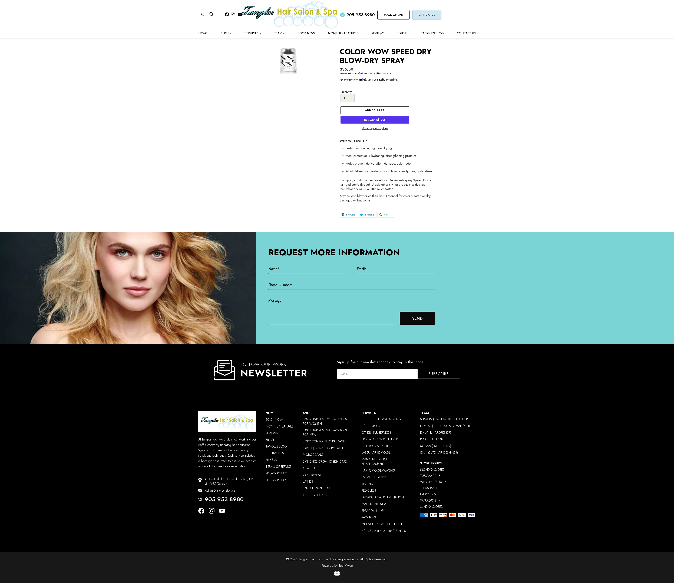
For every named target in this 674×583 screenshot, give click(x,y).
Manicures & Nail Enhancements (374, 461)
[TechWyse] (337, 574)
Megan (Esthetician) (435, 446)
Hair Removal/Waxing (378, 470)
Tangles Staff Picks (317, 488)
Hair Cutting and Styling (381, 419)
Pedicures (369, 490)
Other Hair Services (376, 432)
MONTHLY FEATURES (343, 33)
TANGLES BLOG (432, 33)
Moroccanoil (314, 455)
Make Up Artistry (374, 504)
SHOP (225, 33)
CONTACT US (466, 33)
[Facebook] (201, 511)
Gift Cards (426, 15)
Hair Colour (371, 426)
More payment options (375, 128)
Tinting (367, 484)
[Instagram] (212, 511)
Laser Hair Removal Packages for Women (325, 421)
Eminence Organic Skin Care (325, 461)
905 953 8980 (224, 499)
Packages (369, 517)
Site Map (272, 460)
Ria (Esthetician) (432, 439)
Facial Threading (374, 477)
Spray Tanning (373, 511)
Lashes (308, 481)
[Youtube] (222, 511)
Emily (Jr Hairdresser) (435, 432)
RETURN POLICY (276, 480)
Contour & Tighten (377, 446)
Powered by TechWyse (337, 565)
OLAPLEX (309, 468)
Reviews (272, 433)
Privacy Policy (276, 473)
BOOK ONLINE (394, 15)
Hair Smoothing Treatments (384, 531)
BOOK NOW (306, 33)
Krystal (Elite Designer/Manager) (445, 426)
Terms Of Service (279, 467)
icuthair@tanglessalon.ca (220, 490)
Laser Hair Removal (376, 452)
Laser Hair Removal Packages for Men (325, 432)
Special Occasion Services (382, 439)
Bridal (270, 440)
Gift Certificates (315, 495)
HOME (203, 33)
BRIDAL (403, 33)
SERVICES (252, 33)
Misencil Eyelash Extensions (383, 524)
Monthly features (279, 426)
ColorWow (312, 475)
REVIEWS (378, 33)
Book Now (274, 420)
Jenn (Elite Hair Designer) (439, 452)
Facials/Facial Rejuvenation (383, 497)
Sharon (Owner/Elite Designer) (444, 419)
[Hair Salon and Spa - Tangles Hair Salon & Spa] (291, 14)
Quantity (346, 92)
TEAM (278, 33)
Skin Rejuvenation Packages (324, 448)
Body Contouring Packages (324, 441)
